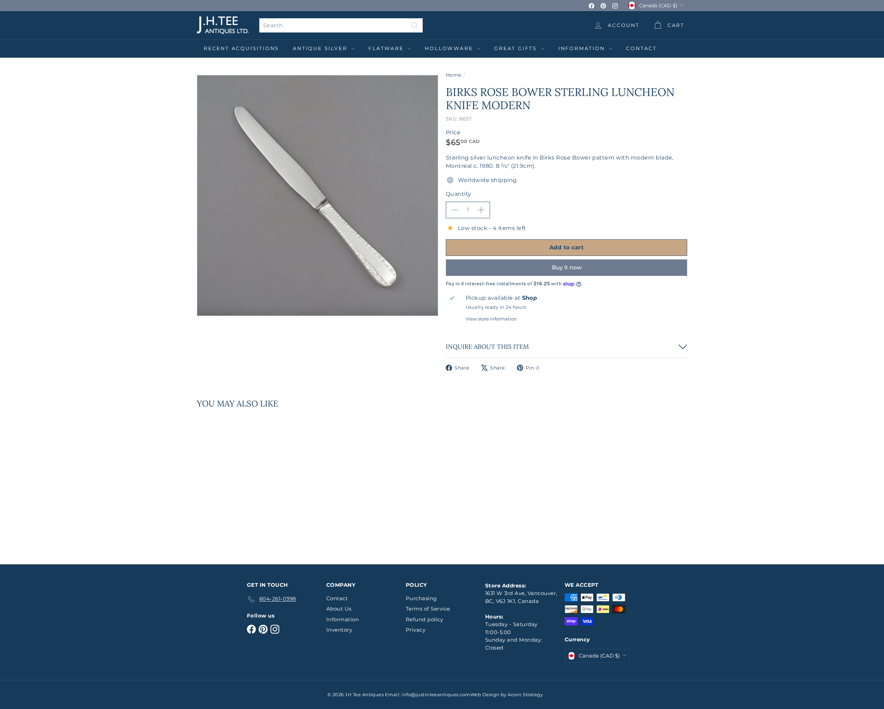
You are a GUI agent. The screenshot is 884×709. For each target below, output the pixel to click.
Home (453, 75)
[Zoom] (317, 195)
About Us (339, 608)
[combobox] (341, 25)
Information (582, 48)
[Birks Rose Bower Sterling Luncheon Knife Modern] (235, 481)
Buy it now (567, 267)
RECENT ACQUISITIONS (241, 48)
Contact (641, 48)
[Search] (414, 25)
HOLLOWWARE (450, 48)
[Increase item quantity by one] (481, 210)
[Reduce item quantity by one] (455, 210)
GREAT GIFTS (516, 48)
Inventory (339, 629)
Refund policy (424, 619)
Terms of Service (428, 608)
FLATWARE (387, 48)
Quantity (458, 194)
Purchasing (421, 598)
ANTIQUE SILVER (321, 48)
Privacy (415, 629)
